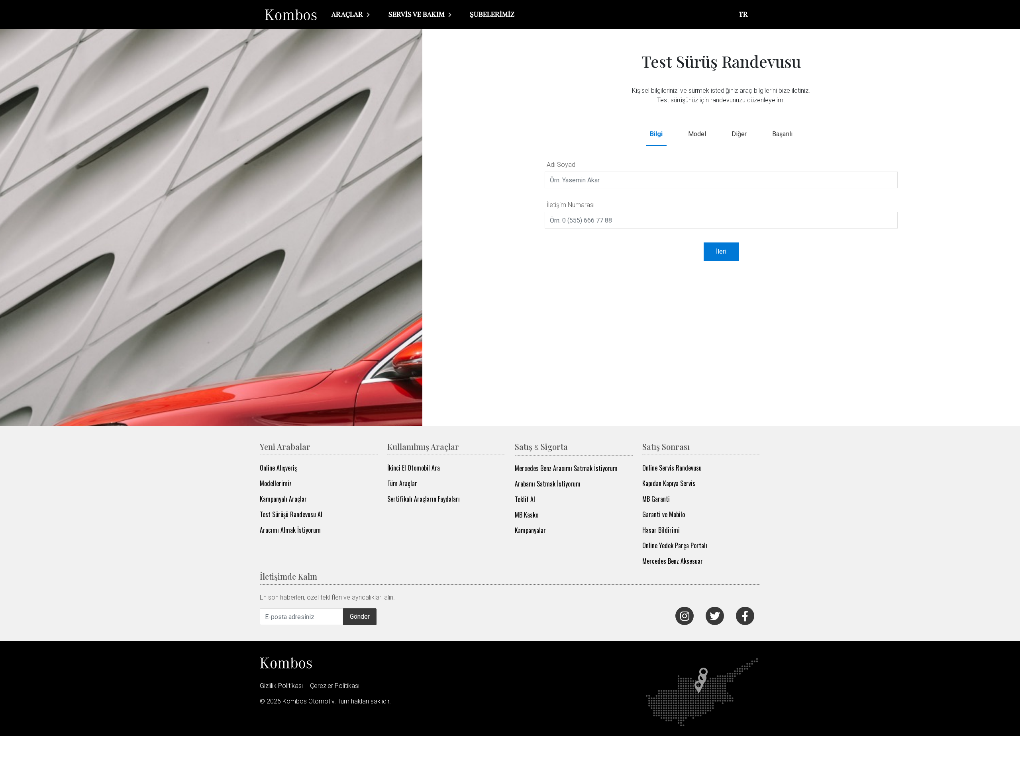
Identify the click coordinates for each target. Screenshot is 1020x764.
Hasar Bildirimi (661, 530)
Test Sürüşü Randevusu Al (291, 514)
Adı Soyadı (562, 164)
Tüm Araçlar (402, 483)
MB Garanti (656, 499)
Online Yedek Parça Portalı (674, 545)
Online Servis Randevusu (672, 468)
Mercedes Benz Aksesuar (672, 561)
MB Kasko (526, 515)
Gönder (360, 616)
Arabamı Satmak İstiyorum (548, 483)
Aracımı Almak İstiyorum (290, 530)
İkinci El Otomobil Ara (413, 468)
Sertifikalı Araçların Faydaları (423, 499)
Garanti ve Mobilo (663, 514)
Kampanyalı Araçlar (283, 499)
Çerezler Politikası (334, 686)
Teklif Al (525, 499)
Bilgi (656, 134)
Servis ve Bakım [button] (417, 14)
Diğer (739, 134)
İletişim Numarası (570, 205)
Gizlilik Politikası (281, 686)
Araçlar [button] (348, 14)
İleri (721, 251)
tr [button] (744, 14)
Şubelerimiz (492, 14)
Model (697, 134)
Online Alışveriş (278, 468)
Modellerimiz (276, 483)
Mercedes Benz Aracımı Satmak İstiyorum (566, 468)
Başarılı (782, 134)
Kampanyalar (530, 530)
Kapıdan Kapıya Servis (668, 483)
